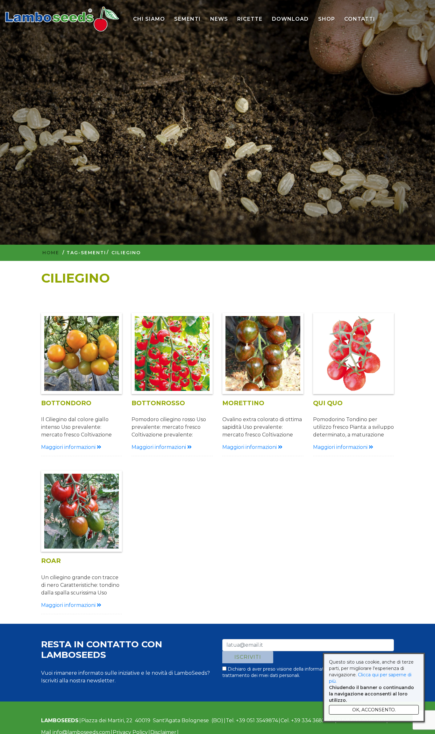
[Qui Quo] (353, 353)
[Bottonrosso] (172, 353)
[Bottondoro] (81, 353)
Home (50, 252)
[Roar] (81, 511)
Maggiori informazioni (69, 447)
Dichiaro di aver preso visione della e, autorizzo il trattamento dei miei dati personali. (299, 672)
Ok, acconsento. (374, 710)
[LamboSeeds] (62, 19)
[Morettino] (262, 353)
